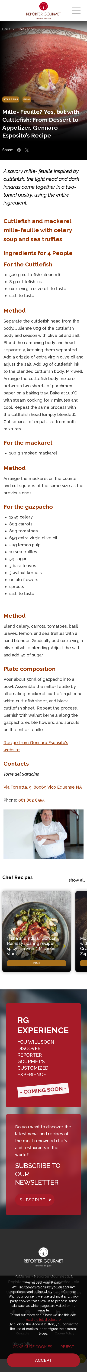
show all (77, 880)
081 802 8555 (31, 800)
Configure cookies (32, 1347)
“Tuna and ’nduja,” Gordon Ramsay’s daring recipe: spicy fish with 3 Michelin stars (31, 946)
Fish (26, 99)
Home (6, 29)
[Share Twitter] (26, 150)
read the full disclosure (43, 1319)
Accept (43, 1360)
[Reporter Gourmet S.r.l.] (43, 10)
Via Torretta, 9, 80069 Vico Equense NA (42, 787)
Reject (67, 1347)
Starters (10, 99)
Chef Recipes (26, 29)
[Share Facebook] (18, 150)
